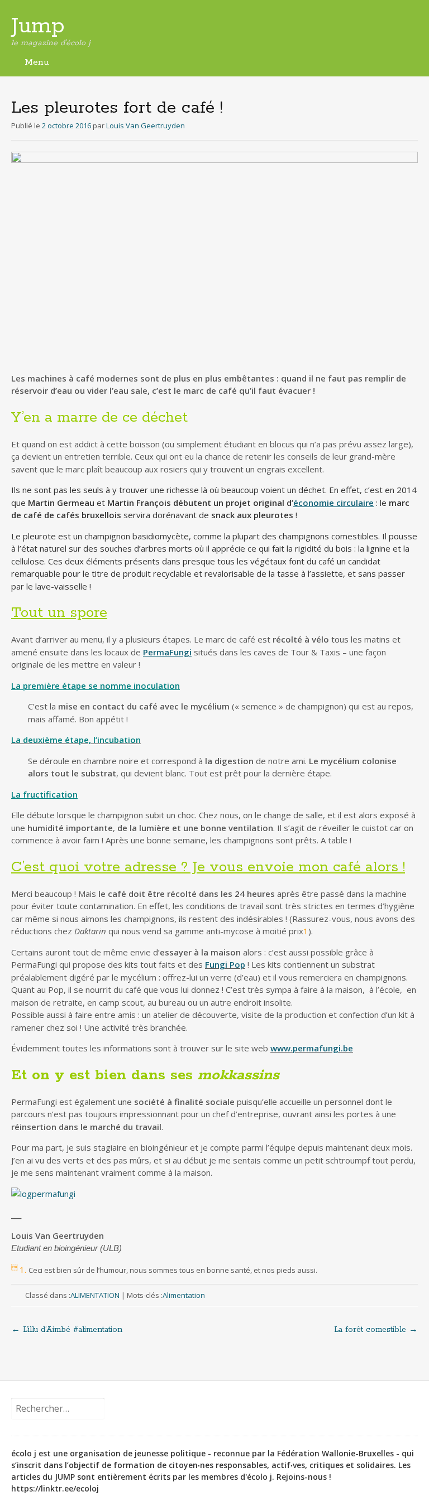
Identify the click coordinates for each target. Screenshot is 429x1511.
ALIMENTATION (95, 1295)
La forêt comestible (376, 1330)
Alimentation (184, 1295)
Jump (38, 26)
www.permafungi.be (311, 1048)
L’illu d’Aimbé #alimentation (66, 1330)
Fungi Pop (225, 964)
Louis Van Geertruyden (145, 125)
